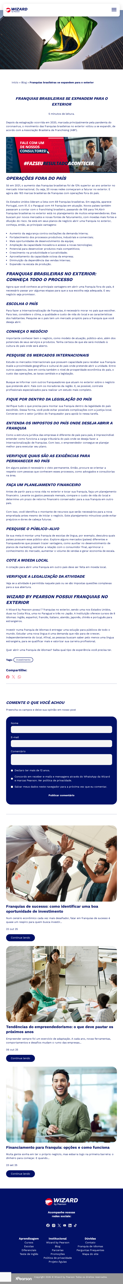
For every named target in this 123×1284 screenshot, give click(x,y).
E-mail (15, 737)
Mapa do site (90, 1254)
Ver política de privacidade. (55, 780)
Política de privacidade (58, 1257)
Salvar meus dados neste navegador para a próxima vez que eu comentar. (61, 786)
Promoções (58, 1254)
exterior (65, 609)
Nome (14, 723)
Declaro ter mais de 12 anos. (32, 770)
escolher (109, 310)
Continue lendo (20, 937)
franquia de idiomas (36, 629)
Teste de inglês (29, 1254)
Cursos (29, 1242)
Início (15, 82)
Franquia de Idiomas (90, 1246)
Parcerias (57, 1250)
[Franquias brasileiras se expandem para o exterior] (16, 10)
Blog (24, 82)
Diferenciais (29, 1250)
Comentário (18, 751)
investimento (23, 659)
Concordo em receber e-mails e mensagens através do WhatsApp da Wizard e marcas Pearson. (62, 778)
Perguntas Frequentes (90, 1250)
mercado (65, 318)
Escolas (29, 1246)
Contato (90, 1242)
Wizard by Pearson (57, 1242)
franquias (57, 193)
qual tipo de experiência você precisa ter (85, 649)
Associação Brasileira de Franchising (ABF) (50, 130)
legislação (66, 373)
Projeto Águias (58, 1261)
